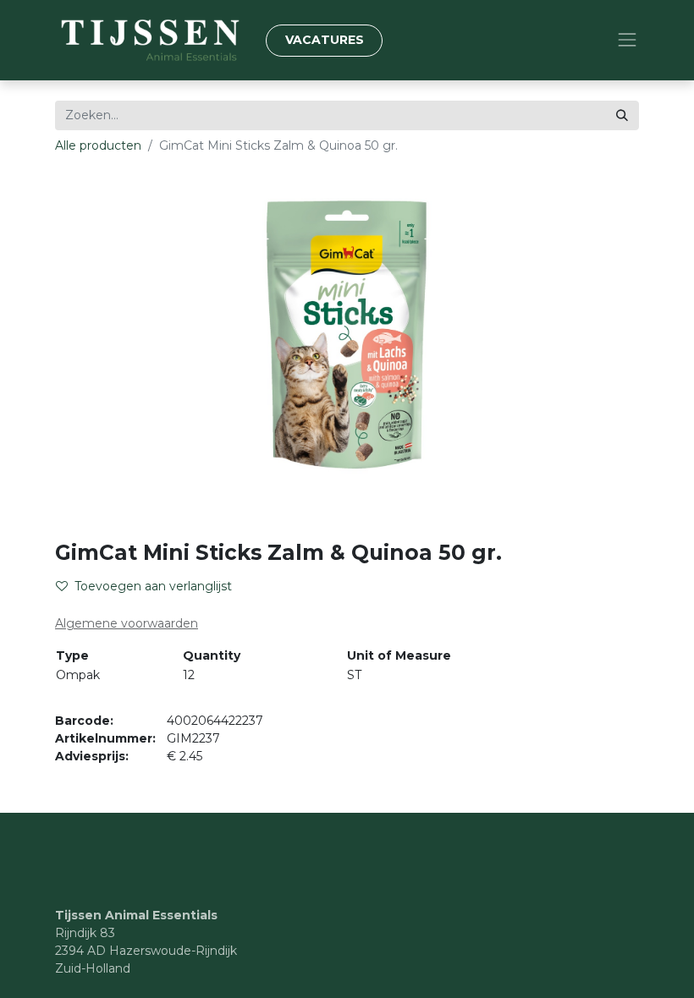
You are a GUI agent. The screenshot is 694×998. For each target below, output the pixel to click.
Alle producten (98, 145)
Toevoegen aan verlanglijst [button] (153, 586)
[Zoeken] (622, 115)
